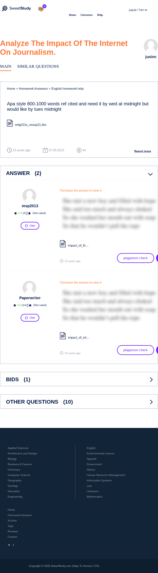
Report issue (142, 151)
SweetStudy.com (61, 565)
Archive (12, 520)
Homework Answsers (32, 88)
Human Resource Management (106, 475)
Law (89, 485)
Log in (132, 9)
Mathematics (94, 496)
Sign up (143, 9)
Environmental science (100, 453)
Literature (92, 491)
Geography (14, 480)
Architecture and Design (22, 453)
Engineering (15, 496)
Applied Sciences (18, 448)
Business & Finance (20, 464)
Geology (13, 485)
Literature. (87, 15)
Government (94, 464)
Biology (12, 458)
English (91, 448)
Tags (10, 525)
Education (14, 491)
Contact (12, 536)
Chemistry (14, 469)
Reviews (13, 531)
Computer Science (19, 475)
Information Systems (99, 480)
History (91, 469)
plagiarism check (135, 258)
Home (11, 88)
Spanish (92, 458)
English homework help (66, 88)
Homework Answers (20, 515)
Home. (73, 15)
